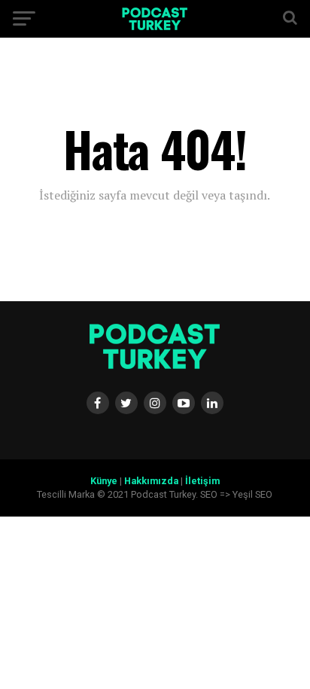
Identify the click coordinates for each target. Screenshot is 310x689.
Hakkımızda (151, 480)
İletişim (202, 480)
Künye (103, 480)
